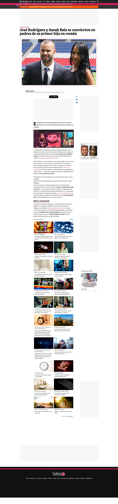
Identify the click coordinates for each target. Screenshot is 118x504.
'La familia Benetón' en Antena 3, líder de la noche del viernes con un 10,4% (46, 7)
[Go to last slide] (83, 281)
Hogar (54, 478)
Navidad (82, 478)
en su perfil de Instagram (64, 193)
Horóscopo (88, 478)
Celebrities (27, 4)
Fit (36, 478)
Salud (59, 478)
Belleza (32, 478)
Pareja (40, 478)
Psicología (64, 478)
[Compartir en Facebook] (77, 99)
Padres (45, 478)
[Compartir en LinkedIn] (77, 102)
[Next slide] (95, 281)
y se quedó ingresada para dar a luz (48, 158)
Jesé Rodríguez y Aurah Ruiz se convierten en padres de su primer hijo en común (52, 4)
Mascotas (72, 478)
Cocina (49, 478)
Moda (27, 478)
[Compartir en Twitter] (77, 96)
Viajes (77, 478)
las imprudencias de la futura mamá (58, 208)
